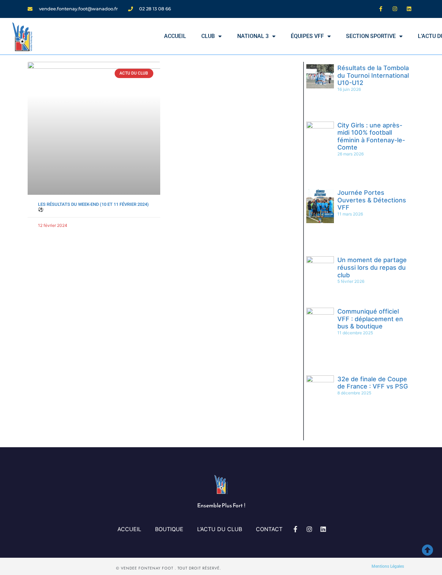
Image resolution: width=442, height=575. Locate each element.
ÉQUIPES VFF (307, 36)
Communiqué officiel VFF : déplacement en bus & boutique (370, 319)
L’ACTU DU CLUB (219, 529)
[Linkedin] (409, 8)
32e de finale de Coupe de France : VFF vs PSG (372, 382)
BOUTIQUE (169, 529)
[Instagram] (395, 8)
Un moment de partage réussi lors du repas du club (372, 267)
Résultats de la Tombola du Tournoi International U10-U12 (373, 75)
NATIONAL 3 (253, 36)
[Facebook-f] (381, 8)
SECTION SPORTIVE (371, 36)
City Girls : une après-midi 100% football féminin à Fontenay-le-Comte (371, 136)
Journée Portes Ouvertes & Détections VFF (371, 200)
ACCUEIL (175, 36)
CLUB (208, 36)
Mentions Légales (388, 566)
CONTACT (269, 529)
